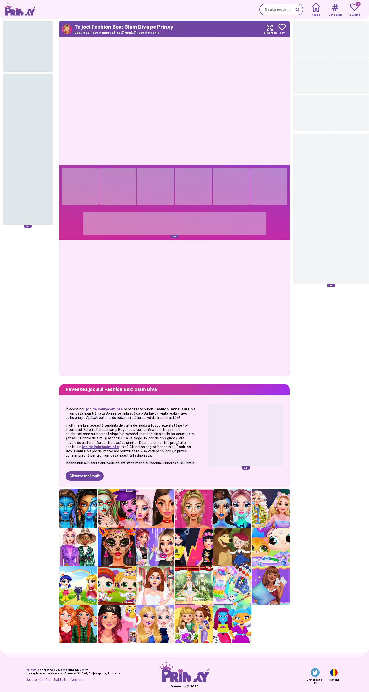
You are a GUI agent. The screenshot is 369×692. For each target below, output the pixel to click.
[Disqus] (174, 307)
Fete (140, 32)
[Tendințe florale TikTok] (155, 508)
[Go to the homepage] (17, 9)
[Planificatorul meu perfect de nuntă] (155, 585)
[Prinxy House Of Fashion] (78, 547)
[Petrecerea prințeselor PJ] (271, 585)
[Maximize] (269, 29)
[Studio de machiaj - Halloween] (117, 508)
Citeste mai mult (84, 476)
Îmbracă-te (111, 32)
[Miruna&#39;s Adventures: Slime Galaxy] (271, 547)
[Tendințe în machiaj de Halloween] (117, 547)
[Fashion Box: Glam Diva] (194, 508)
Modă (128, 32)
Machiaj (154, 32)
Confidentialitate (53, 680)
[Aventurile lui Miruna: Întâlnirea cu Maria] (117, 585)
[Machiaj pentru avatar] (78, 508)
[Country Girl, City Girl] (78, 624)
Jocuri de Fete (86, 32)
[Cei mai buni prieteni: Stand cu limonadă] (194, 624)
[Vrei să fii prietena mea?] (117, 624)
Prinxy (31, 670)
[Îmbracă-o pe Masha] (232, 547)
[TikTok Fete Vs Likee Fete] (194, 547)
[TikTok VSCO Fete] (155, 547)
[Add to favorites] (282, 29)
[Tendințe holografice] (232, 585)
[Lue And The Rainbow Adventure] (78, 585)
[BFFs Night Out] (155, 624)
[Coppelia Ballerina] (194, 585)
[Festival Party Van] (232, 624)
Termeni (76, 680)
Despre (31, 680)
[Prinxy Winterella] (232, 508)
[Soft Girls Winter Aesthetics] (271, 508)
